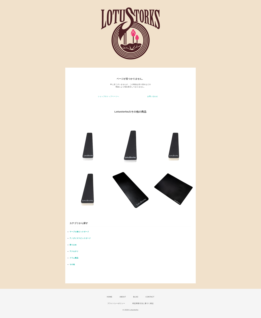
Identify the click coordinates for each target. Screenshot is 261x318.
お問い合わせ (152, 96)
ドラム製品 (74, 258)
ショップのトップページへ (108, 96)
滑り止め (73, 245)
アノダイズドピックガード (80, 238)
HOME (109, 297)
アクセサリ (74, 251)
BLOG (135, 297)
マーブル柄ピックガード (79, 232)
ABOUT (123, 297)
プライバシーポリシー (116, 303)
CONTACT (150, 297)
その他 (72, 264)
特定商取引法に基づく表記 (143, 303)
